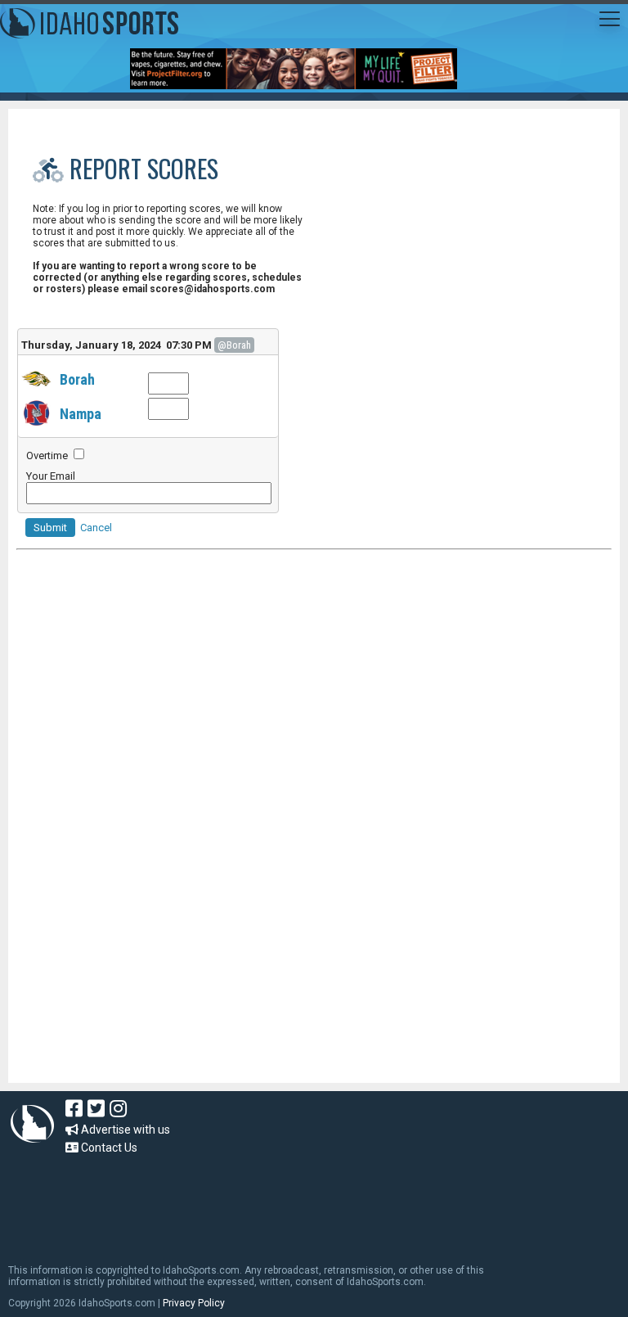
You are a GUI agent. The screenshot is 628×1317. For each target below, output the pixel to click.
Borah (77, 379)
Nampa (80, 413)
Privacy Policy (194, 1303)
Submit (50, 527)
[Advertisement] (314, 731)
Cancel (96, 527)
